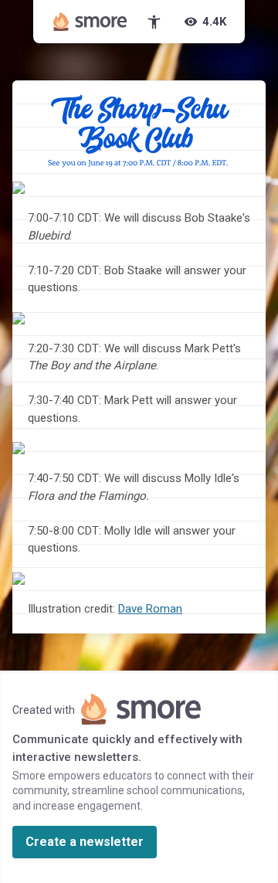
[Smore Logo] (90, 21)
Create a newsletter (84, 841)
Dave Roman (150, 609)
